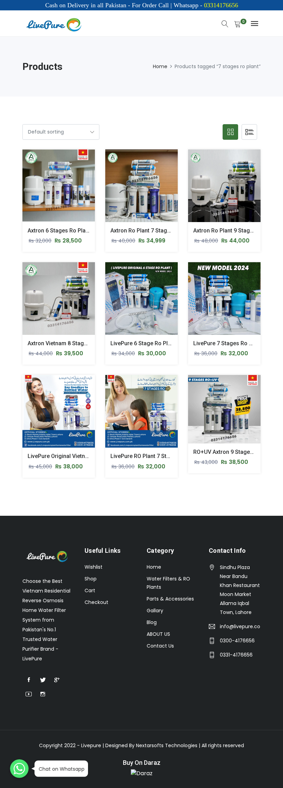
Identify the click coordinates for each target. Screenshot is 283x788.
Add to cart (32, 191)
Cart (90, 590)
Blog (152, 622)
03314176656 (220, 5)
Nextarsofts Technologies (167, 745)
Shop (91, 578)
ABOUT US (158, 634)
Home (160, 66)
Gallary (155, 610)
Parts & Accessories (170, 598)
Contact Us (160, 645)
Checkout (96, 602)
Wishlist (94, 566)
